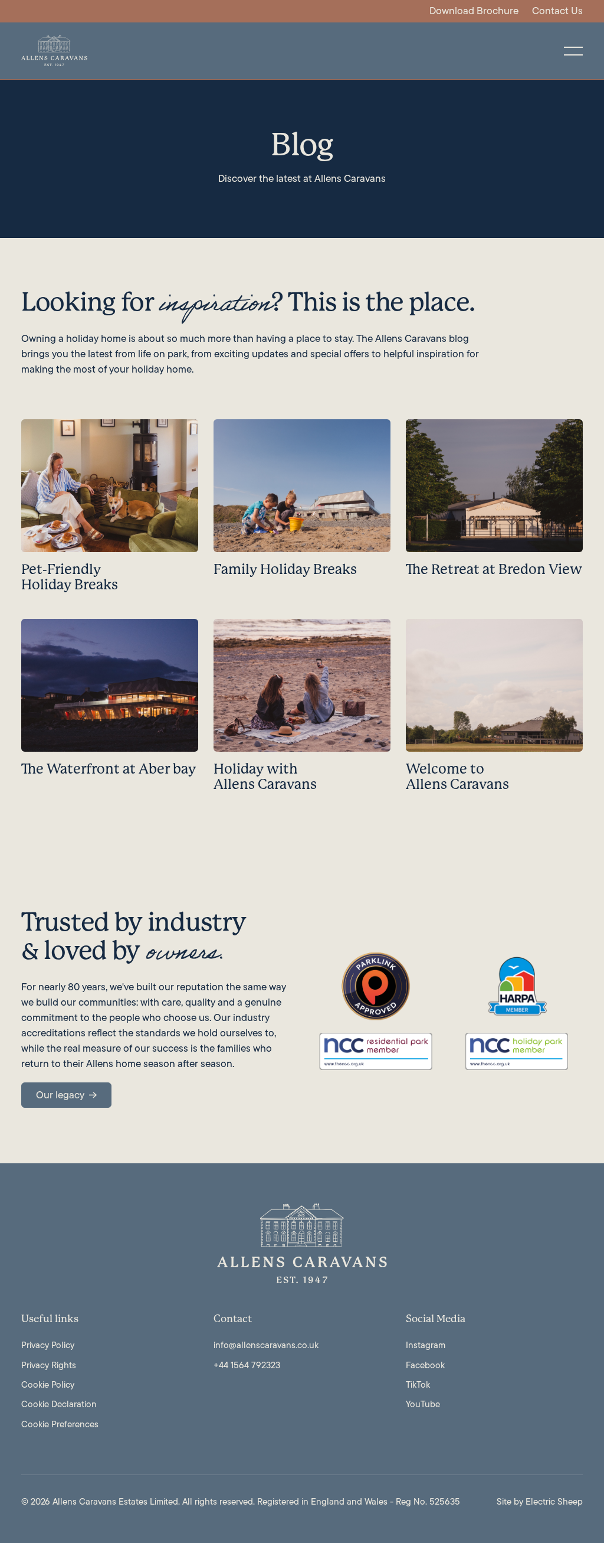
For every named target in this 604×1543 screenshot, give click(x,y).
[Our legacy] (66, 1095)
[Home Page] (54, 50)
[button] (573, 50)
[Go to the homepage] (302, 1243)
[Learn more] (109, 511)
